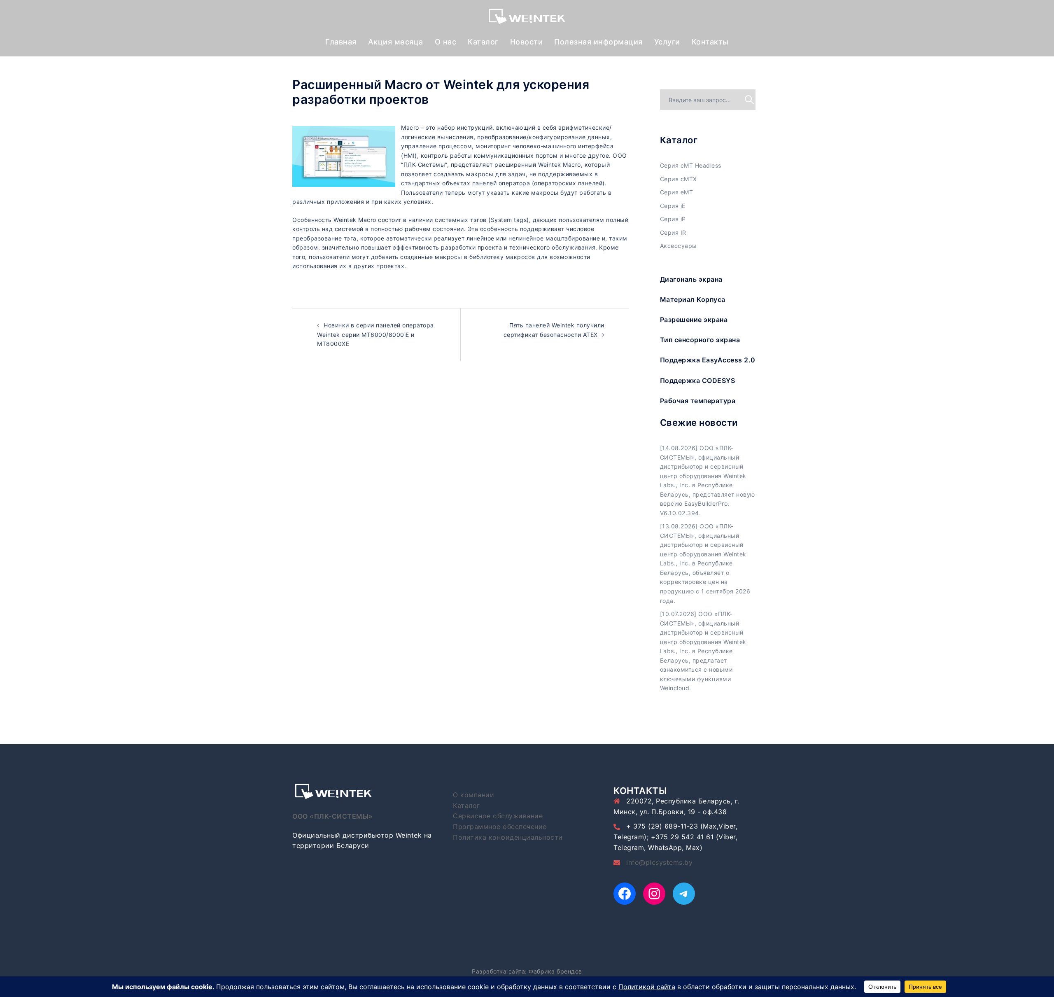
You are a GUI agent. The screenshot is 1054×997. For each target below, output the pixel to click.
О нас (446, 41)
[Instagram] (654, 894)
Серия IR (673, 232)
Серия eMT (676, 192)
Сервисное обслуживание (498, 816)
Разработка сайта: (499, 971)
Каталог (483, 41)
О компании (473, 795)
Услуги (667, 41)
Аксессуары (678, 245)
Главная (341, 41)
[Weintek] (527, 18)
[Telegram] (684, 894)
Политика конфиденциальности (508, 837)
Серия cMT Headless (690, 165)
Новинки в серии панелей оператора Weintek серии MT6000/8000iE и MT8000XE (375, 334)
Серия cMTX (678, 178)
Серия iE (673, 205)
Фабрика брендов (555, 971)
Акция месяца (395, 41)
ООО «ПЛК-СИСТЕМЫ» (332, 816)
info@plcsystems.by (659, 862)
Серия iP (673, 218)
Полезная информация (598, 41)
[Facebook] (624, 894)
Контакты (710, 41)
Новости (526, 41)
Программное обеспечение (500, 826)
